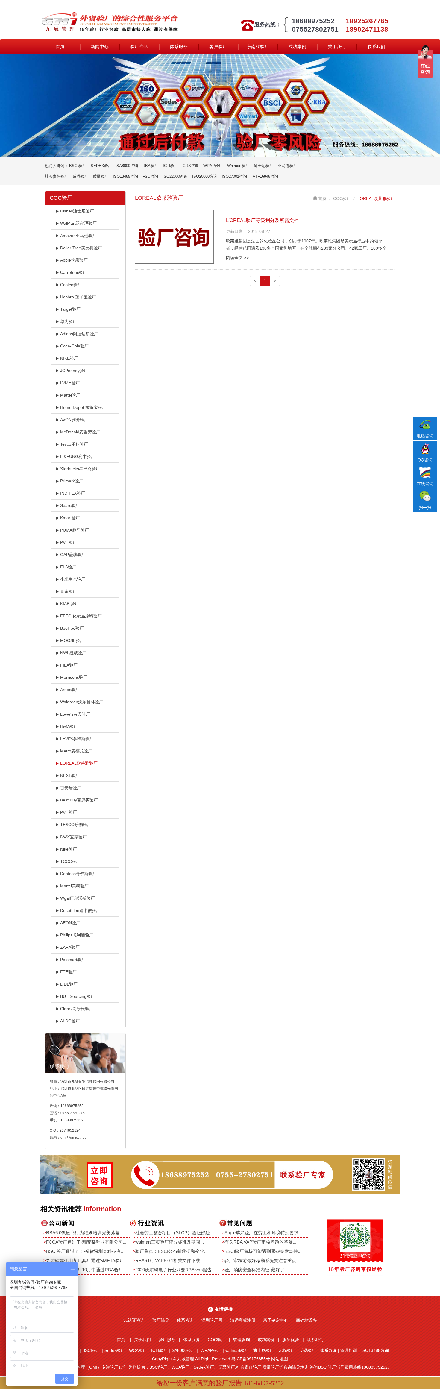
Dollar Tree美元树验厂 (81, 247)
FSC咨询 (150, 176)
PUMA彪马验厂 (74, 530)
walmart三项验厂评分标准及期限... (169, 1241)
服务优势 (290, 1339)
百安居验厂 (70, 787)
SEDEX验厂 (101, 165)
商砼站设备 (306, 1320)
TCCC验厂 (70, 861)
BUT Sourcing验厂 (77, 996)
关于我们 (337, 46)
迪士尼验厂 (263, 165)
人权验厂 (286, 1350)
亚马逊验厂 (287, 165)
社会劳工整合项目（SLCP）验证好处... (174, 1232)
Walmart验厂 (238, 165)
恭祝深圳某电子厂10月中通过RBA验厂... (86, 1269)
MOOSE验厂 (72, 640)
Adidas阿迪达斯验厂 (79, 333)
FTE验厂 (68, 971)
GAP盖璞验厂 (73, 554)
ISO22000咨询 (175, 176)
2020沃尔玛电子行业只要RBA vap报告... (175, 1269)
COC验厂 (342, 198)
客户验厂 (218, 46)
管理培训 (348, 1350)
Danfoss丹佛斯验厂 (78, 873)
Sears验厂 (70, 505)
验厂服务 (167, 1339)
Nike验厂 (68, 849)
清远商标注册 (242, 1320)
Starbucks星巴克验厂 (80, 468)
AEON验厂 (70, 922)
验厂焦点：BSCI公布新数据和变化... (171, 1251)
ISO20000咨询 (204, 176)
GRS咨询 (191, 165)
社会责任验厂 (56, 176)
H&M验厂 (69, 726)
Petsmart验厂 (73, 959)
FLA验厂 (68, 566)
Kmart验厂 (70, 517)
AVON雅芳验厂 (74, 419)
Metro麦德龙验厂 (76, 751)
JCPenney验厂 (74, 370)
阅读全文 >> (237, 257)
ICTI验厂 (170, 165)
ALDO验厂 (70, 1020)
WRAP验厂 (213, 165)
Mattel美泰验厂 (74, 886)
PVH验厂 (68, 542)
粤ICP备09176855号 (250, 1358)
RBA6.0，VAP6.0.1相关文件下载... (169, 1260)
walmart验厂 (237, 1350)
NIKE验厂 (69, 358)
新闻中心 (100, 46)
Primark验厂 (71, 481)
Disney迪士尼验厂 (77, 211)
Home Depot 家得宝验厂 (83, 407)
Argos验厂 (70, 689)
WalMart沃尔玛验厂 (78, 223)
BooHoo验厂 (72, 628)
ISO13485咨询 (125, 176)
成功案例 (297, 46)
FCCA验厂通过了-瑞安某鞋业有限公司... (86, 1241)
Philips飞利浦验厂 (76, 935)
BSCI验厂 (77, 165)
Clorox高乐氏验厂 (76, 1008)
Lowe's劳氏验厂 (75, 714)
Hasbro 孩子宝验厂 (78, 297)
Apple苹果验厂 (74, 260)
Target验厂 (70, 309)
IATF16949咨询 (264, 176)
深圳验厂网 (211, 1320)
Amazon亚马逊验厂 (78, 235)
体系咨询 (185, 1320)
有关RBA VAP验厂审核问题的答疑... (260, 1241)
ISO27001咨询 (234, 176)
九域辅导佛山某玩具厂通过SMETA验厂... (87, 1260)
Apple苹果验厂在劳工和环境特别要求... (263, 1232)
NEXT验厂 (70, 775)
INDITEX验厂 (72, 493)
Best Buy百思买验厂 (79, 800)
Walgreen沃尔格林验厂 (81, 701)
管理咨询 (241, 1339)
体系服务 (179, 46)
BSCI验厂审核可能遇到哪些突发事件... (262, 1251)
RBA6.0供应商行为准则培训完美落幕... (84, 1232)
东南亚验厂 (258, 46)
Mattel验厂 (70, 395)
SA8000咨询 (127, 165)
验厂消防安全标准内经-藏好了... (256, 1269)
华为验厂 (68, 321)
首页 (60, 46)
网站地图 (279, 1358)
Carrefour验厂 (73, 272)
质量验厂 (100, 176)
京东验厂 (68, 591)
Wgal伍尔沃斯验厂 (77, 898)
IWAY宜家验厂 (73, 836)
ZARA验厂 (70, 947)
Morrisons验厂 (73, 677)
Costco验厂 (71, 284)
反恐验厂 (80, 176)
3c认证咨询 (134, 1320)
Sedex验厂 (114, 1350)
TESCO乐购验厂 (75, 824)
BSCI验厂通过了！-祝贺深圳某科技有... (85, 1251)
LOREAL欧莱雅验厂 (79, 763)
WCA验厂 (138, 1350)
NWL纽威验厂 (73, 652)
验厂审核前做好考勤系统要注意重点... (262, 1260)
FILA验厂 (69, 665)
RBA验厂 (150, 165)
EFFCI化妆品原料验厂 (81, 616)
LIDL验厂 (69, 984)
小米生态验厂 (72, 579)
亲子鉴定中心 (275, 1320)
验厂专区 (139, 46)
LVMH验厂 (70, 382)
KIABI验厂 (69, 603)
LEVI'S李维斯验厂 (77, 738)
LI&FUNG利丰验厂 (77, 456)
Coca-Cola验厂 (74, 346)
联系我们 (376, 46)
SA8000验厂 (183, 1350)
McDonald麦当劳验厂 (80, 431)
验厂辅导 (160, 1320)
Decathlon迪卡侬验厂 (80, 910)
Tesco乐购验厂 (74, 444)
